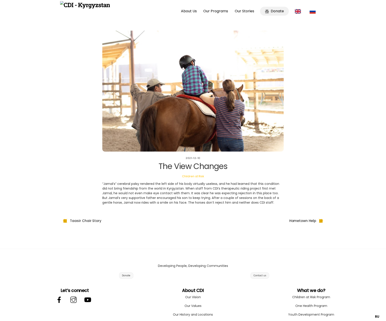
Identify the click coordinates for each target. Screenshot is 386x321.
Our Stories (244, 11)
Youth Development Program (311, 314)
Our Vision (193, 297)
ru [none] (377, 316)
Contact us (260, 275)
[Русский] (314, 11)
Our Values (193, 306)
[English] (299, 11)
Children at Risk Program (311, 297)
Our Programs (215, 11)
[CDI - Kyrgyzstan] (85, 5)
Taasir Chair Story (85, 220)
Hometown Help (302, 220)
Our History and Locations (193, 314)
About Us (189, 11)
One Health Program (311, 306)
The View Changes (193, 166)
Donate (277, 11)
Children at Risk (193, 176)
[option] (377, 316)
